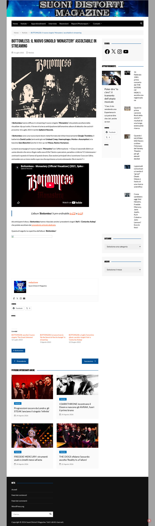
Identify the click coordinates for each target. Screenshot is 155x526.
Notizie (24, 23)
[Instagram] (21, 298)
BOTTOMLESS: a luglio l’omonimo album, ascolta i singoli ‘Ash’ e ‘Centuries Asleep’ (81, 337)
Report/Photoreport (79, 23)
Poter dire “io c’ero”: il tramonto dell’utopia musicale (111, 95)
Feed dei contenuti (19, 495)
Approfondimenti (38, 23)
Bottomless (19, 350)
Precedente (21, 361)
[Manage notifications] (149, 521)
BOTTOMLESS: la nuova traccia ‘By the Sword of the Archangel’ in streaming (52, 337)
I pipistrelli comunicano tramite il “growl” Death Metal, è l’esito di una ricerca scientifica (138, 176)
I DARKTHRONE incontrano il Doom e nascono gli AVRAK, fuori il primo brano (76, 407)
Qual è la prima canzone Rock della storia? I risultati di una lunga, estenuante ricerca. (138, 118)
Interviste (53, 23)
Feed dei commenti (19, 501)
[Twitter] (17, 298)
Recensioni (64, 23)
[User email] (24, 298)
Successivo (88, 361)
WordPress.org (18, 506)
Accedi (14, 489)
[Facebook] (14, 298)
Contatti (96, 23)
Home (15, 23)
